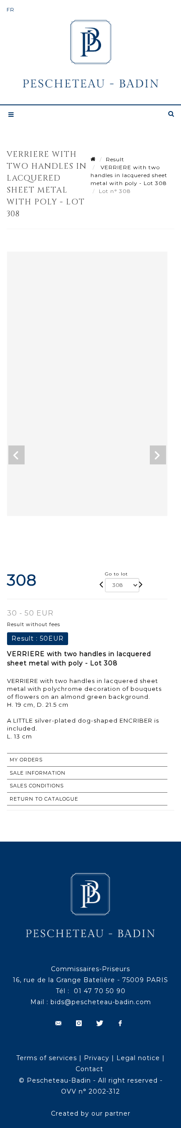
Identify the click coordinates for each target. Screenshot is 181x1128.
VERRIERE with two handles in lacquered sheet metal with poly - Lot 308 (128, 175)
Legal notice (138, 1058)
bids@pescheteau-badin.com (101, 1002)
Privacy (96, 1058)
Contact (89, 1069)
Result (115, 159)
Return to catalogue (44, 799)
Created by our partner (90, 1113)
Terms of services (46, 1058)
